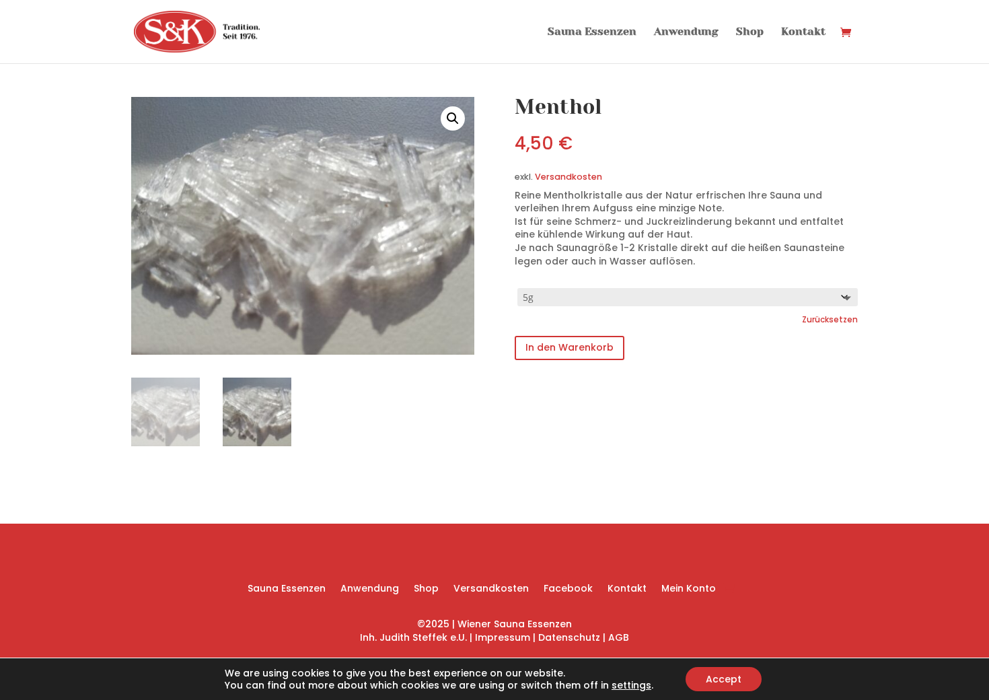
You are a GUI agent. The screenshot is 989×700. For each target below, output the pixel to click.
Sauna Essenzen (592, 32)
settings (631, 685)
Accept (723, 679)
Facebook (568, 589)
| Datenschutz (566, 637)
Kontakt (803, 32)
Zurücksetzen (830, 319)
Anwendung (686, 32)
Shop (750, 32)
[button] (453, 118)
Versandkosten (568, 176)
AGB (618, 637)
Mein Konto (688, 589)
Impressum (504, 637)
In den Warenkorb (569, 347)
